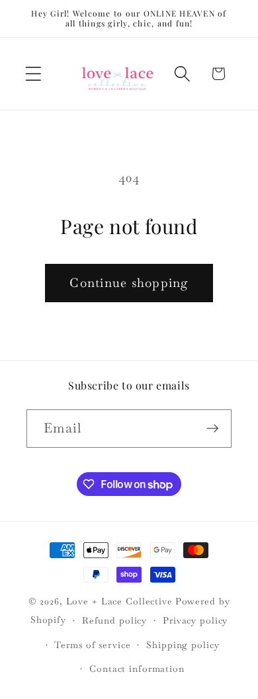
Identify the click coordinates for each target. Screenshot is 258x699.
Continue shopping (128, 282)
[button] (33, 74)
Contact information (137, 669)
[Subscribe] (212, 428)
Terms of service (92, 645)
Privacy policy (195, 620)
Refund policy (114, 620)
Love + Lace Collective (119, 601)
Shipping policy (182, 645)
